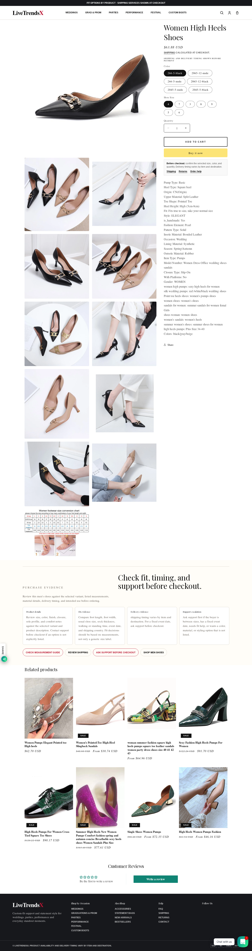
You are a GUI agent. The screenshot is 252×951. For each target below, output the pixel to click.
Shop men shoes (154, 652)
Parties (113, 12)
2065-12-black (199, 81)
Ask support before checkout (115, 652)
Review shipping (78, 652)
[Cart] (237, 13)
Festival (156, 12)
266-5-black (175, 73)
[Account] (229, 13)
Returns (183, 171)
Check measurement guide (43, 652)
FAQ (160, 909)
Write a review (155, 879)
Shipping (169, 52)
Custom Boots (178, 12)
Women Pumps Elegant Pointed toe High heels (46, 744)
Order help (195, 171)
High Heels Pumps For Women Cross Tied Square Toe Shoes (47, 833)
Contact (163, 922)
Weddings (71, 12)
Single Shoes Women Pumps (144, 832)
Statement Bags (125, 913)
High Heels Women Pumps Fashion (200, 832)
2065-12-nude (200, 73)
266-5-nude (175, 81)
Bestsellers (123, 922)
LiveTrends (28, 13)
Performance (134, 12)
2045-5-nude (175, 89)
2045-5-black (200, 89)
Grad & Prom (93, 12)
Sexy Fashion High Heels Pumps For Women (200, 744)
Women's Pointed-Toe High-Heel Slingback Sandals (95, 744)
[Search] (222, 13)
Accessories (123, 909)
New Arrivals (123, 917)
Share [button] (170, 344)
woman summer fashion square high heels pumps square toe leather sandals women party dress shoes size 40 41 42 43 (150, 748)
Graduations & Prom (84, 913)
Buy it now (196, 153)
